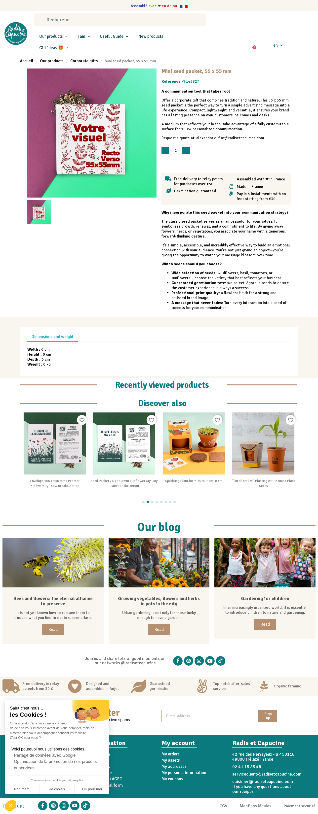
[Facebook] (178, 661)
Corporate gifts (84, 61)
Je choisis (57, 789)
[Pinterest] (188, 661)
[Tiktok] (220, 661)
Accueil (26, 61)
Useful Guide (111, 36)
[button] (10, 806)
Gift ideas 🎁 (51, 47)
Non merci (22, 789)
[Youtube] (210, 661)
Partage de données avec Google (45, 755)
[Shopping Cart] (252, 45)
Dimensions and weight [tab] (53, 336)
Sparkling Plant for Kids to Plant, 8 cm (193, 481)
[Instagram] (199, 661)
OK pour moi (92, 789)
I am (81, 36)
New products (150, 36)
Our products (51, 36)
